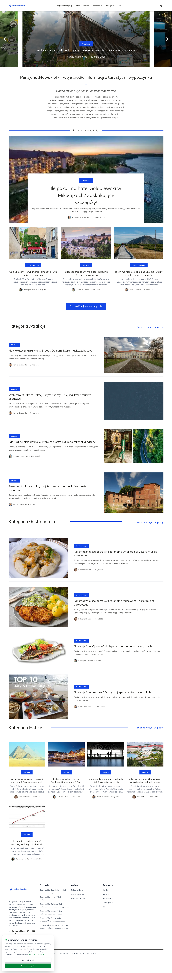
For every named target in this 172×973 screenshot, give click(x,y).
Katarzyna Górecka (78, 898)
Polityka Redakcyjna (77, 953)
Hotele (77, 6)
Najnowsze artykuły (64, 6)
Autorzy (75, 885)
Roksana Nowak (77, 890)
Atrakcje (86, 6)
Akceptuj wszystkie (28, 966)
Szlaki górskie (110, 6)
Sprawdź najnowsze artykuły (86, 306)
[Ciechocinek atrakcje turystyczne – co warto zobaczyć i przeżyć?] (86, 39)
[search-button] (155, 5)
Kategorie (108, 885)
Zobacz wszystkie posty (150, 327)
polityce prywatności (36, 954)
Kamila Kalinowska (78, 894)
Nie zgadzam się (28, 960)
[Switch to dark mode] (161, 6)
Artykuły (44, 885)
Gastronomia (97, 6)
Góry (120, 6)
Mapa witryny (91, 953)
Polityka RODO (63, 953)
